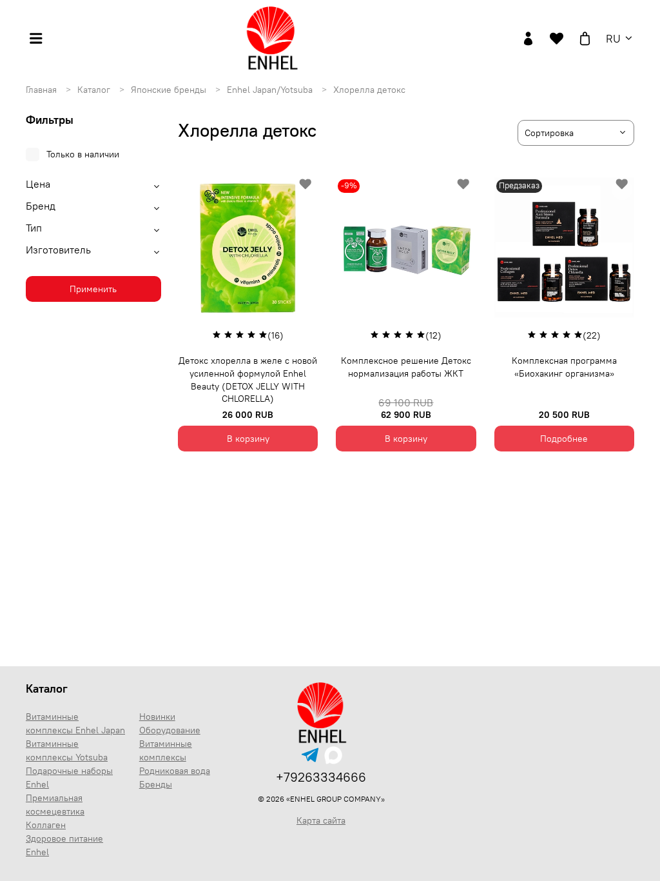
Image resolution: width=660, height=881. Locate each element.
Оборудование (169, 730)
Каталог (95, 89)
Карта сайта (320, 820)
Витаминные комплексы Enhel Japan (75, 723)
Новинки (157, 716)
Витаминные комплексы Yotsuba (67, 750)
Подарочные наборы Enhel (69, 777)
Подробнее (564, 438)
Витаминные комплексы (165, 750)
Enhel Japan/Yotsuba (271, 89)
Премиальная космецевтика (55, 804)
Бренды (155, 784)
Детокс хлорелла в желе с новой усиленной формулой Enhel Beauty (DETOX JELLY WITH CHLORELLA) (248, 379)
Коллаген (46, 825)
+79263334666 (321, 777)
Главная (42, 89)
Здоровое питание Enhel (64, 845)
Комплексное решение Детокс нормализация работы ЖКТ (406, 367)
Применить (93, 289)
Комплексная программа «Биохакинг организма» (564, 367)
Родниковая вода (174, 771)
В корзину (248, 438)
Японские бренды (170, 89)
